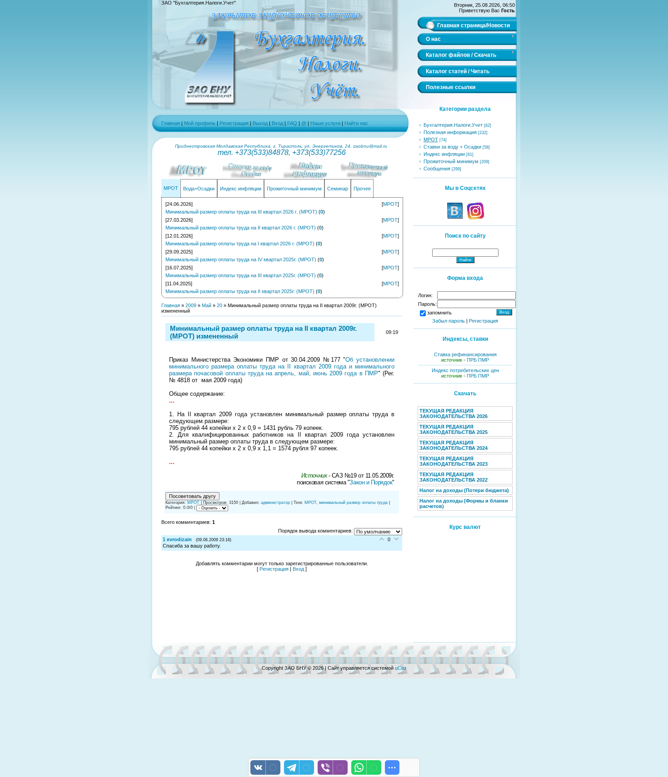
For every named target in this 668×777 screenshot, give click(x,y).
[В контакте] (455, 218)
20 (219, 305)
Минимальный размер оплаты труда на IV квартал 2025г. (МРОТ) (240, 259)
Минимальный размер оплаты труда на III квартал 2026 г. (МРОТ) (241, 211)
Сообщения (437, 168)
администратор (275, 502)
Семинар (337, 188)
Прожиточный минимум (294, 188)
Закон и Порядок (370, 482)
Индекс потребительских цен (465, 370)
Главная (170, 123)
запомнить (439, 312)
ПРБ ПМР (478, 360)
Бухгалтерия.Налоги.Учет (453, 125)
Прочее (362, 188)
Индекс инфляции (240, 188)
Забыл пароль (448, 321)
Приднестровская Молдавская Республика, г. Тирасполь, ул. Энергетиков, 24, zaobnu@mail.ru (282, 146)
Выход (260, 123)
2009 (190, 305)
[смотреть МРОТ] (193, 176)
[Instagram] (474, 218)
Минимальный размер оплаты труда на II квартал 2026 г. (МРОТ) (240, 227)
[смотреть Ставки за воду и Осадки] (252, 176)
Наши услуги (325, 123)
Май (206, 305)
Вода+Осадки (198, 188)
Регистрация (234, 123)
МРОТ (171, 188)
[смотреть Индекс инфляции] (311, 176)
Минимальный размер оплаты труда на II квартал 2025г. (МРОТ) (239, 291)
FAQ (293, 123)
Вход (277, 123)
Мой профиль (199, 123)
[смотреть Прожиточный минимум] (370, 176)
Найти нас (356, 123)
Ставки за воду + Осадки (452, 146)
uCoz (401, 668)
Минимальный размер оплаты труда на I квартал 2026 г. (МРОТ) (239, 243)
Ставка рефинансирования (465, 354)
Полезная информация (450, 132)
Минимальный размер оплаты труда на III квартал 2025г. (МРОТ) (240, 275)
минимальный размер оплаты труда (353, 502)
